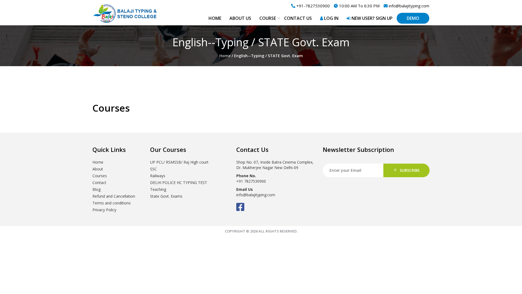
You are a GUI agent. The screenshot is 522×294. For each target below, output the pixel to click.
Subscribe (410, 170)
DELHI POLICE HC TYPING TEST (178, 182)
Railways (157, 175)
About (97, 168)
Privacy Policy (104, 209)
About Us (240, 18)
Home (215, 18)
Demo (413, 18)
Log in (330, 18)
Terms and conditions (111, 203)
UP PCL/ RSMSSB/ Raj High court (179, 162)
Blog (96, 189)
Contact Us (298, 18)
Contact (99, 182)
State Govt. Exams (166, 196)
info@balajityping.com (408, 5)
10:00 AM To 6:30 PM (359, 5)
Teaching (158, 189)
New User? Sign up (371, 18)
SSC (153, 168)
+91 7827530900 (251, 181)
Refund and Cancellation (113, 196)
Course (267, 18)
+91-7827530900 (312, 5)
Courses (99, 175)
